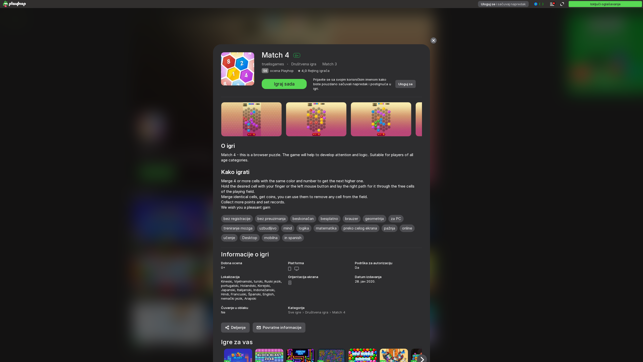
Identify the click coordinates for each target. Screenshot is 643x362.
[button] (539, 4)
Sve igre (294, 312)
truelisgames (273, 64)
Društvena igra (316, 312)
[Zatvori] (434, 40)
